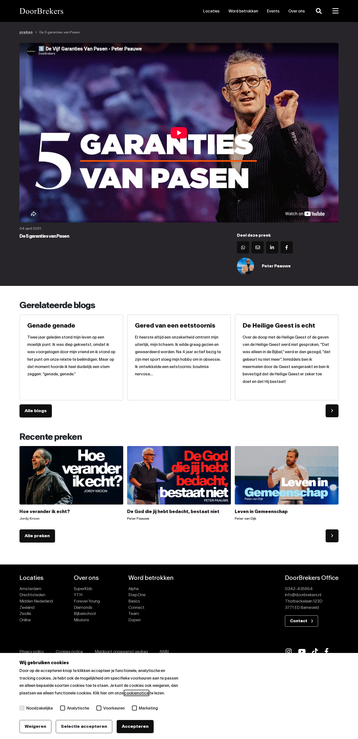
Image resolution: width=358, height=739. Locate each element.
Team (133, 613)
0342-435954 (299, 588)
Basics (134, 601)
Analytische (78, 708)
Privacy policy (31, 651)
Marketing (148, 708)
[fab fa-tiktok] (315, 651)
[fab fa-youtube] (302, 651)
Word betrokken (243, 11)
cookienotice (136, 693)
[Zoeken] (319, 11)
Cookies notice (69, 651)
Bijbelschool (85, 613)
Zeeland (26, 607)
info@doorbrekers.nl (303, 594)
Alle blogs (36, 411)
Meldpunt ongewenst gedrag (121, 651)
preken (26, 32)
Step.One (137, 594)
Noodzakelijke (39, 708)
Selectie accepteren (84, 726)
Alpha (133, 588)
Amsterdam (30, 588)
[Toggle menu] (335, 11)
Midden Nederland (36, 601)
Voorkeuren (114, 708)
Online (25, 619)
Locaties (211, 11)
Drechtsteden (32, 594)
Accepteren (135, 726)
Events (273, 11)
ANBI (164, 651)
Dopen (134, 619)
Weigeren (35, 726)
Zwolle (25, 613)
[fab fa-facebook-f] (326, 651)
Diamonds (83, 607)
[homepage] (70, 11)
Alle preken (37, 536)
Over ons (296, 11)
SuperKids (83, 588)
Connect (136, 607)
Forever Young (87, 601)
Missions (81, 619)
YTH (78, 594)
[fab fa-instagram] (289, 651)
